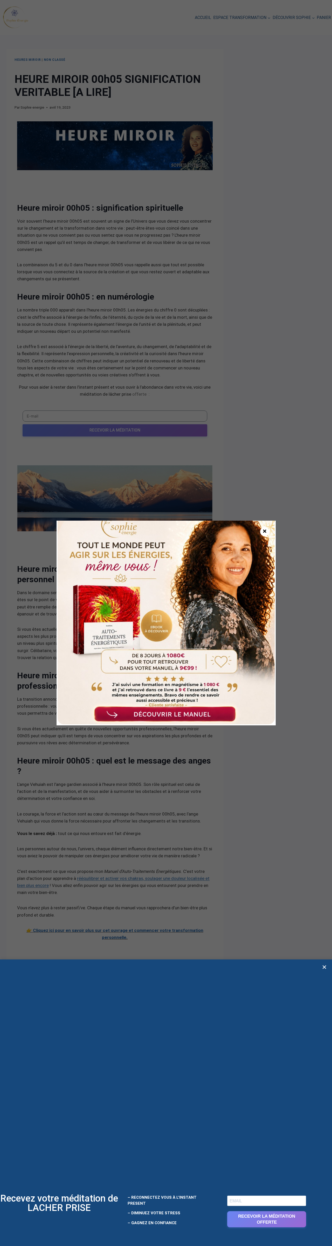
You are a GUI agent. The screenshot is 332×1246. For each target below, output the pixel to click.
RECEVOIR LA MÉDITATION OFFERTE (266, 1219)
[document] (166, 623)
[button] (324, 967)
